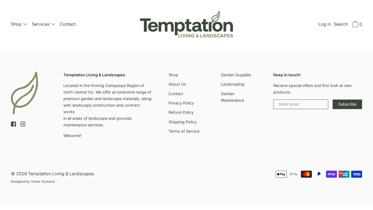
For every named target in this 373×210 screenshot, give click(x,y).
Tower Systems (43, 181)
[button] (340, 25)
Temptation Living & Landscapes (61, 173)
